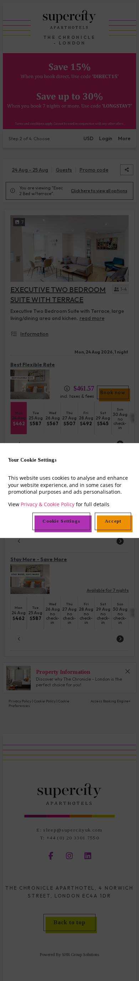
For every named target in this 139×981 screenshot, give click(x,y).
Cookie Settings (61, 521)
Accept (113, 521)
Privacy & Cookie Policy (47, 504)
